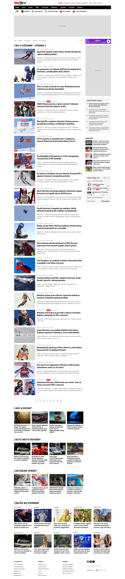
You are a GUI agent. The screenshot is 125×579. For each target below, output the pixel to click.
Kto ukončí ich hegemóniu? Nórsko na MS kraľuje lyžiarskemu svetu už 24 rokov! (58, 366)
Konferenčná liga (53, 11)
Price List (40, 573)
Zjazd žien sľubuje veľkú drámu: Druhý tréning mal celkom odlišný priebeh (59, 52)
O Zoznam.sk (18, 561)
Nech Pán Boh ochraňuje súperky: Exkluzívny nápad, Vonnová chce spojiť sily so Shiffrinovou (59, 192)
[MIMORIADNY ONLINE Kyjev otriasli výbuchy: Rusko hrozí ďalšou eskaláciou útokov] (57, 480)
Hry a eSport (23, 408)
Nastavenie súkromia (19, 569)
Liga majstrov (39, 11)
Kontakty (65, 561)
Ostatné (20, 40)
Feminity (37, 533)
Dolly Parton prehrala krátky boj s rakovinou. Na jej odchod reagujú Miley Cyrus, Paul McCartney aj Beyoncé (62, 526)
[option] (23, 531)
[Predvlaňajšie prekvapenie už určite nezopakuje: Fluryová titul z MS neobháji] (24, 161)
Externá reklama (42, 567)
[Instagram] (91, 562)
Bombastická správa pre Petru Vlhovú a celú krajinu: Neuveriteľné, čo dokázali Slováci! (59, 348)
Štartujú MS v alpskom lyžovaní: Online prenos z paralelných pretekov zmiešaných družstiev (58, 122)
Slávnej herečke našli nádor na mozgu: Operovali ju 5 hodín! (42, 526)
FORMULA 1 (54, 7)
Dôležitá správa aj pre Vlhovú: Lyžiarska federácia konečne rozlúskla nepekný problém (58, 296)
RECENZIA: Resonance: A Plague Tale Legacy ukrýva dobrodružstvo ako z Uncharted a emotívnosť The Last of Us (22, 428)
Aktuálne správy (26, 471)
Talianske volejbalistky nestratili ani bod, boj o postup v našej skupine (102, 155)
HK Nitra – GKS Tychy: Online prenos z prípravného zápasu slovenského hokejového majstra (101, 142)
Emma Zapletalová (81, 11)
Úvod (15, 40)
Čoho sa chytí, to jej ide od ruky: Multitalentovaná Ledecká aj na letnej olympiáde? (58, 87)
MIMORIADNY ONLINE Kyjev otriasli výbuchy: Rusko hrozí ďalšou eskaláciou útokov (56, 490)
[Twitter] (93, 562)
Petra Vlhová (49, 240)
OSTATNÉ (63, 7)
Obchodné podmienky (43, 569)
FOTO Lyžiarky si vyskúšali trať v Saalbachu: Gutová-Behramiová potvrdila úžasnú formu (56, 140)
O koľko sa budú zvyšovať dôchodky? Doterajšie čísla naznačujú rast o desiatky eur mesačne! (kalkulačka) (102, 551)
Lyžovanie (35, 40)
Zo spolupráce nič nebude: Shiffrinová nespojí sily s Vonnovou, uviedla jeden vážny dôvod (59, 70)
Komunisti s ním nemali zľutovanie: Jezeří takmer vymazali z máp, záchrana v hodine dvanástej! (102, 526)
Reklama (40, 561)
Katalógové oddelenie (67, 569)
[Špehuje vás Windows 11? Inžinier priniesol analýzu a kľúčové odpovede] (75, 417)
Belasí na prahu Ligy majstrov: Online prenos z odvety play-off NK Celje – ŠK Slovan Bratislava (99, 105)
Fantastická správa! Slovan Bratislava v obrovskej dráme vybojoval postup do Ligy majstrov (99, 117)
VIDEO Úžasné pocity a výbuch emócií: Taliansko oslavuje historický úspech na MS (57, 105)
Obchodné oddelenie (67, 567)
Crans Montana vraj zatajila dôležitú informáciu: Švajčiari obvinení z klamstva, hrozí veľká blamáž (58, 331)
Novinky (37, 507)
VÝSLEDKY (71, 7)
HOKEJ (24, 7)
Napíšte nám (17, 573)
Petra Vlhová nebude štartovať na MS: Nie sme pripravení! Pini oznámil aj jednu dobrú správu (57, 244)
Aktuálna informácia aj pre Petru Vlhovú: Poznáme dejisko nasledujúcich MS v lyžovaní (58, 313)
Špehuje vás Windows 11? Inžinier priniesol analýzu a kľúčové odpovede (75, 427)
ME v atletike (67, 11)
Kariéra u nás (17, 571)
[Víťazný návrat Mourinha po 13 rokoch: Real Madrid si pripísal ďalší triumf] (88, 162)
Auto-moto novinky (28, 439)
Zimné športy (27, 40)
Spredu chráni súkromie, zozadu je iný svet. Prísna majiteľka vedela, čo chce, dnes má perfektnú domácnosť (62, 551)
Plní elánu (17, 507)
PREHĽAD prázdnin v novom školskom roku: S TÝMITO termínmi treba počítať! (21, 490)
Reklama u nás (42, 564)
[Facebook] (88, 562)
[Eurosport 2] (89, 188)
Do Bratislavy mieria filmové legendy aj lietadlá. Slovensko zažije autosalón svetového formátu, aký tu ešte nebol (39, 460)
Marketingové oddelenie (68, 571)
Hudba (56, 507)
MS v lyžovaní (42, 40)
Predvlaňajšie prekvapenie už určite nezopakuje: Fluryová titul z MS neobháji (58, 157)
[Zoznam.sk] (91, 571)
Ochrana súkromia (18, 567)
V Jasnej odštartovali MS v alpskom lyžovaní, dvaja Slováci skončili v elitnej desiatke (59, 279)
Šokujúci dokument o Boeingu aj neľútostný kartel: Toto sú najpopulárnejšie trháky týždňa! (56, 428)
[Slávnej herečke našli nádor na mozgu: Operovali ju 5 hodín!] (43, 515)
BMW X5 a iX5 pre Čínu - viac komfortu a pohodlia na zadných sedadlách (21, 458)
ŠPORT (17, 7)
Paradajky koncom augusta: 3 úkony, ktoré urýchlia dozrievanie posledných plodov (82, 526)
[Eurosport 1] (89, 185)
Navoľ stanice (91, 201)
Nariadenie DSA (18, 575)
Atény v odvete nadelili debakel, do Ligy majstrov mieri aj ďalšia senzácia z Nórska (102, 168)
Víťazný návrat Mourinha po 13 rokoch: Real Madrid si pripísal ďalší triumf (101, 162)
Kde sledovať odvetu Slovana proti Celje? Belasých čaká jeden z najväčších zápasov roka (98, 123)
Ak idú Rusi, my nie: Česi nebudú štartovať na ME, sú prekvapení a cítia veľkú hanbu (99, 111)
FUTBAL (30, 7)
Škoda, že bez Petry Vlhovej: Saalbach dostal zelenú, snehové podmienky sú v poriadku (59, 226)
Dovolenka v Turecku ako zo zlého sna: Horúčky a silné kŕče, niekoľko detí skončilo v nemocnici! (75, 490)
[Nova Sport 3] (89, 192)
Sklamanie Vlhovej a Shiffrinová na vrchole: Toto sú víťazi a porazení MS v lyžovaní (59, 383)
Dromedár (97, 507)
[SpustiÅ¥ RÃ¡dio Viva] (98, 40)
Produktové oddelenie (67, 564)
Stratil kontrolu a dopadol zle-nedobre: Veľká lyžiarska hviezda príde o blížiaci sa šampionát (57, 209)
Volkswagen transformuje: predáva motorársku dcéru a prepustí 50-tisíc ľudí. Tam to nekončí (56, 460)
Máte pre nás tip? (66, 573)
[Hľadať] (109, 7)
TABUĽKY (80, 7)
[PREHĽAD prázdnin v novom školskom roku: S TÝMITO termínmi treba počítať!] (22, 480)
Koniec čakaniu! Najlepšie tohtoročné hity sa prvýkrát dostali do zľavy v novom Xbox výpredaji (40, 427)
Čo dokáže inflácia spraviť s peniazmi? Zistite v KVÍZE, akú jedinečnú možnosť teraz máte (40, 490)
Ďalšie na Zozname (27, 503)
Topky (76, 533)
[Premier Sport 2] (89, 198)
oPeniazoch (98, 533)
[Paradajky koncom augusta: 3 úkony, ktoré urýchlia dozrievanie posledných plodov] (82, 515)
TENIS (37, 7)
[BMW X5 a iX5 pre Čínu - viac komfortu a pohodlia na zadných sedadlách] (22, 449)
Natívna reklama (42, 575)
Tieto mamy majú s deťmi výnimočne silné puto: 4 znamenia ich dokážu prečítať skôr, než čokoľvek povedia (42, 551)
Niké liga (27, 11)
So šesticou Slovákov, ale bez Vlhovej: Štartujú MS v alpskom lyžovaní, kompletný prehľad (59, 174)
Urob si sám (78, 507)
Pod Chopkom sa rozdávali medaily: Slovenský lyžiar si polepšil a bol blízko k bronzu (59, 261)
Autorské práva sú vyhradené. (94, 567)
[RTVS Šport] (89, 181)
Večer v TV (106, 178)
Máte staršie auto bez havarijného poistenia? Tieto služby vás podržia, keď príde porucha (22, 526)
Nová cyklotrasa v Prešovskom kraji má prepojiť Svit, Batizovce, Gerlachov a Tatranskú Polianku (74, 460)
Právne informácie (18, 564)
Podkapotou (18, 533)
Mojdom (56, 533)
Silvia (78, 3)
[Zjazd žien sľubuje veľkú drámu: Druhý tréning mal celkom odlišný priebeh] (24, 57)
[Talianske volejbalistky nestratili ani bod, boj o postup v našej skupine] (88, 155)
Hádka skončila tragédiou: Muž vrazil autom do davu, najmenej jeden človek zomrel (82, 551)
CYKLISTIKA (44, 7)
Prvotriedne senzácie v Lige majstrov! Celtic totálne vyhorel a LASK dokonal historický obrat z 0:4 (99, 129)
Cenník (40, 571)
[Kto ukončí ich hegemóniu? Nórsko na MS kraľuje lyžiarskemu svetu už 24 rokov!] (24, 370)
